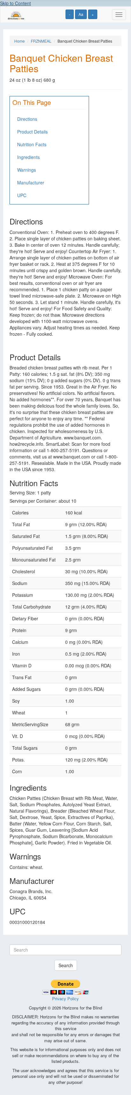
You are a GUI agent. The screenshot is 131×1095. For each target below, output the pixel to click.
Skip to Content (15, 3)
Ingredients (28, 157)
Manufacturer (30, 182)
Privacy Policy (65, 998)
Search (66, 965)
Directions (27, 119)
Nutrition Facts (31, 144)
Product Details (32, 131)
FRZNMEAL (41, 41)
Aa (81, 14)
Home (19, 41)
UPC (21, 195)
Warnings (26, 170)
